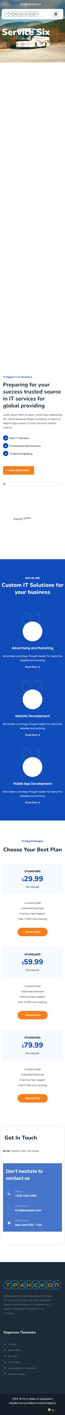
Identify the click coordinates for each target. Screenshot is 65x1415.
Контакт (13, 1356)
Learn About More (19, 470)
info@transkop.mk (30, 4)
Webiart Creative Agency (42, 1403)
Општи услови (16, 1374)
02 (32, 692)
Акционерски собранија (22, 1368)
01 (32, 624)
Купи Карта (14, 1362)
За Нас (12, 1344)
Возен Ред (14, 1350)
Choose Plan (32, 931)
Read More (31, 667)
